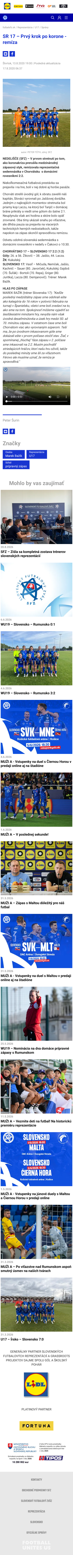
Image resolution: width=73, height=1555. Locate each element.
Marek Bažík (13, 454)
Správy (45, 27)
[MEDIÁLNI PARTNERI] (63, 7)
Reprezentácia (24, 27)
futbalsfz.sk (9, 27)
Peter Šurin (11, 420)
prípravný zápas (16, 464)
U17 (37, 27)
